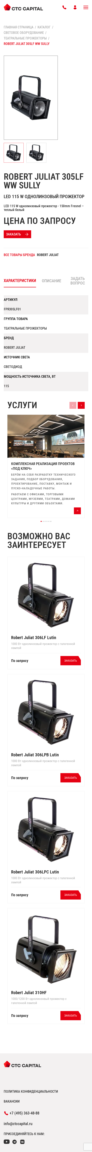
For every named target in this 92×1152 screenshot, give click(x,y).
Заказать (13, 234)
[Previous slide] (72, 405)
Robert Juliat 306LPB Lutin (35, 754)
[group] (46, 466)
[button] (41, 521)
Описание (51, 280)
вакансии (12, 1101)
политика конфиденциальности (31, 1091)
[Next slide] (81, 405)
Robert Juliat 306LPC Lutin (35, 872)
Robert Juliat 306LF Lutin (33, 637)
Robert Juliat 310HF (29, 992)
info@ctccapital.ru (18, 1123)
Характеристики (20, 280)
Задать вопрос (77, 280)
